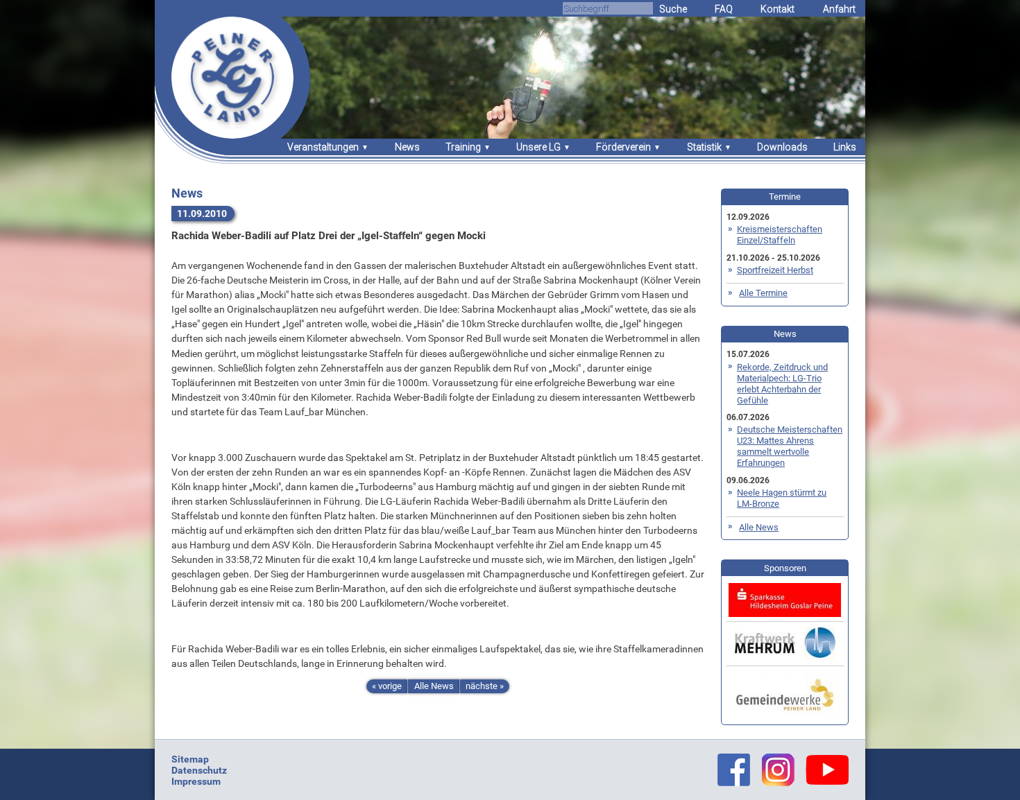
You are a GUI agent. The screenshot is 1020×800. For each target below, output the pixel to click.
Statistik (704, 147)
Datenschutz (199, 770)
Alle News (434, 686)
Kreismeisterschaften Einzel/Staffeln (779, 234)
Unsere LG (538, 147)
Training (463, 147)
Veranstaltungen (323, 147)
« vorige (387, 686)
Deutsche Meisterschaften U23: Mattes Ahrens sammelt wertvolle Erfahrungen (789, 446)
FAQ (724, 9)
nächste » (485, 686)
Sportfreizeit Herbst (775, 270)
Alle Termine (763, 293)
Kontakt (777, 9)
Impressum (196, 781)
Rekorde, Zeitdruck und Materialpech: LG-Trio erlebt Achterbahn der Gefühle (782, 384)
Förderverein (623, 147)
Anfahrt (839, 9)
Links (844, 147)
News (407, 147)
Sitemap (190, 759)
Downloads (782, 147)
